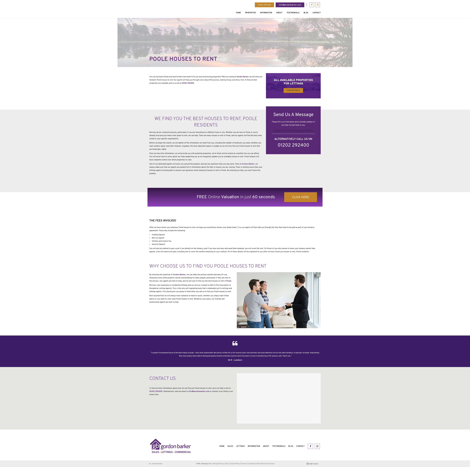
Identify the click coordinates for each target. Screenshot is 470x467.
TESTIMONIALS (278, 446)
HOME (221, 446)
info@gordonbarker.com (290, 5)
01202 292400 (264, 5)
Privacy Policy (224, 464)
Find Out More (293, 90)
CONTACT (300, 446)
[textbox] (235, 239)
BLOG (290, 446)
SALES (230, 446)
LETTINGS (240, 446)
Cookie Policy (235, 464)
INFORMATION (254, 446)
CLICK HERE (300, 197)
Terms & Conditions (248, 464)
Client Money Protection (265, 464)
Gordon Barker (243, 77)
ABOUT (266, 446)
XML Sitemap (213, 464)
